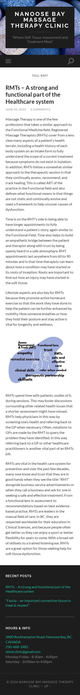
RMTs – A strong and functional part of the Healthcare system (33, 94)
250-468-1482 (17, 647)
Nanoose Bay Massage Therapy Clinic (40, 19)
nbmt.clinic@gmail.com (23, 651)
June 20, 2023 (16, 109)
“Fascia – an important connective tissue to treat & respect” (38, 602)
